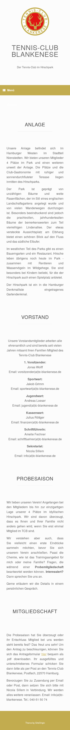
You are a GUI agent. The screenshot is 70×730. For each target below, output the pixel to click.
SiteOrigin (40, 722)
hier (43, 654)
